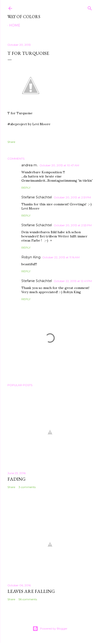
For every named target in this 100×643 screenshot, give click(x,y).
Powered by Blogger (53, 628)
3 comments (27, 487)
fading (16, 479)
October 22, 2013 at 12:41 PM (73, 281)
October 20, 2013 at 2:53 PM (73, 225)
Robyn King (30, 257)
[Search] (90, 7)
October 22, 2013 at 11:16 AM (61, 257)
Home (14, 25)
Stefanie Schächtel (36, 197)
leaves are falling (31, 591)
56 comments (28, 599)
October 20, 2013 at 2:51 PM (72, 197)
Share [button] (11, 142)
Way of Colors (23, 16)
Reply (25, 187)
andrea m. (29, 165)
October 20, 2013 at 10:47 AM (59, 165)
